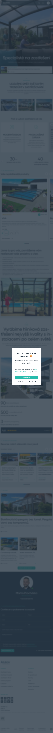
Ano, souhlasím (26, 377)
